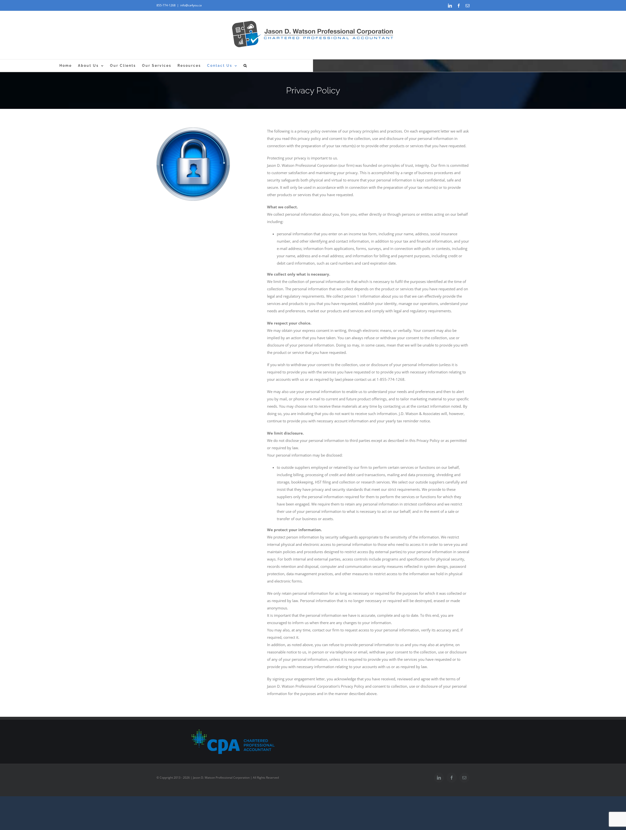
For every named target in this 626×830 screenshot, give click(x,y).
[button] (245, 65)
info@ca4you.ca (191, 5)
